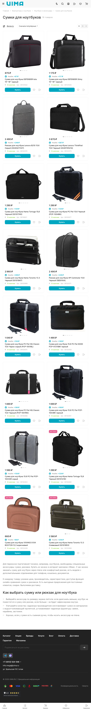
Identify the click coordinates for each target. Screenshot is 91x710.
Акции (18, 636)
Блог (51, 636)
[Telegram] (5, 655)
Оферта (85, 686)
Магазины (21, 640)
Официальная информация (29, 679)
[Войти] (68, 3)
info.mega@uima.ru (11, 665)
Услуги (41, 636)
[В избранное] (34, 89)
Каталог (7, 636)
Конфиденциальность (69, 686)
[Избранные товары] (80, 3)
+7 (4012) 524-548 (11, 662)
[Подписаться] (84, 647)
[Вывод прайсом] (86, 26)
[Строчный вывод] (82, 26)
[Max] (10, 655)
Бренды (29, 636)
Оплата (61, 636)
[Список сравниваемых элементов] (74, 3)
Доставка (74, 636)
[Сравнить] (39, 89)
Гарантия (7, 640)
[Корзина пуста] (86, 3)
